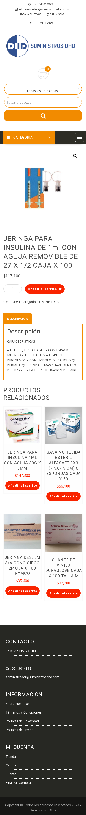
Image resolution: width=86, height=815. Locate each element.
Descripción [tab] (17, 318)
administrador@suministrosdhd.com (32, 677)
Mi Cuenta (47, 23)
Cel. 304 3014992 (18, 668)
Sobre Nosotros (18, 703)
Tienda (11, 756)
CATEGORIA (23, 137)
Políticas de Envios (19, 730)
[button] (79, 137)
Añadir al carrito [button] (22, 485)
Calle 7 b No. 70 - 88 (21, 651)
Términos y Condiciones (24, 712)
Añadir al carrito (42, 289)
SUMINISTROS (48, 302)
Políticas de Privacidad (22, 721)
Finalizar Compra (18, 782)
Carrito (11, 765)
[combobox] (43, 89)
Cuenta (11, 774)
